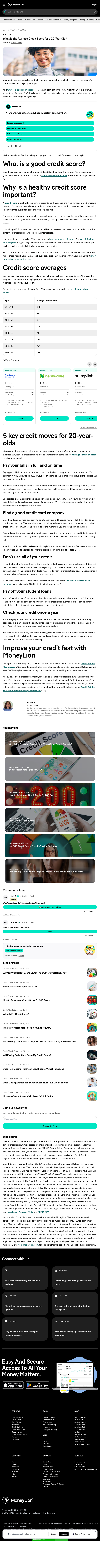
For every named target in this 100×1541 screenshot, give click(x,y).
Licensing (46, 1479)
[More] (92, 106)
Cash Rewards (48, 1446)
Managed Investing (50, 1430)
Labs (13, 1474)
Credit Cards (16, 1420)
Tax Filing (78, 1432)
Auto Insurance (80, 1425)
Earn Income (47, 1422)
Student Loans (17, 1432)
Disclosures (22, 1526)
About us (15, 1462)
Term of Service (48, 1467)
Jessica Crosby (16, 43)
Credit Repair (79, 1442)
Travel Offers (79, 1439)
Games (45, 1441)
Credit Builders (17, 1427)
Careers (14, 1464)
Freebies (46, 1444)
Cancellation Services (82, 1444)
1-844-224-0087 (80, 1467)
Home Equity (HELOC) (20, 1434)
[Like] (8, 146)
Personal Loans (17, 1417)
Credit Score (22, 30)
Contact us (47, 1462)
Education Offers (81, 1434)
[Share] (20, 146)
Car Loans (15, 1439)
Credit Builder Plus (18, 1430)
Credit (12, 30)
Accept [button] (64, 1534)
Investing (46, 1427)
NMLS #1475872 (9, 1526)
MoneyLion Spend (49, 1417)
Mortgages (15, 1437)
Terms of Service (78, 1523)
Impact (14, 1477)
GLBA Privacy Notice (50, 1477)
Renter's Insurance (81, 1437)
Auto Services (80, 1430)
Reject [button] (53, 1534)
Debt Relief (79, 1420)
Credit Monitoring (81, 1417)
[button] (81, 1534)
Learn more (30, 1534)
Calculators (16, 1469)
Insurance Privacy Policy (84, 1529)
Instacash (15, 1425)
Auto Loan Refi (80, 1427)
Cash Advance (17, 1422)
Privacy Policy (48, 1469)
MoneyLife (15, 1467)
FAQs (45, 1464)
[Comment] (13, 146)
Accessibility (47, 1481)
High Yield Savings (49, 1425)
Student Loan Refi (81, 1422)
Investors (15, 1472)
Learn (5, 30)
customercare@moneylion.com (86, 1469)
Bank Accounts (48, 1420)
